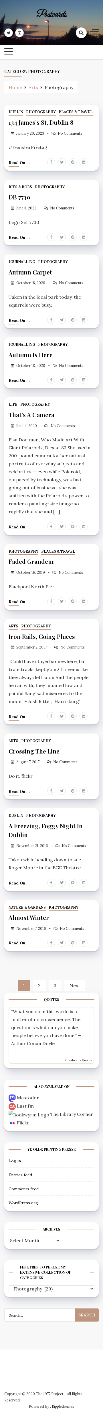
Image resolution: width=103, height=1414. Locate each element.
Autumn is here (31, 355)
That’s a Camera (31, 415)
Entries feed (20, 1174)
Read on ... (19, 162)
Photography (41, 112)
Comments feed (24, 1188)
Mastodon (28, 1097)
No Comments (70, 133)
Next (75, 985)
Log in (15, 1160)
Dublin (16, 112)
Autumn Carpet (30, 272)
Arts (13, 626)
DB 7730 (19, 197)
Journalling (22, 262)
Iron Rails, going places (42, 636)
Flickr (23, 1123)
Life (13, 404)
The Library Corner (71, 1114)
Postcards (51, 15)
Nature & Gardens (27, 907)
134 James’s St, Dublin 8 (41, 122)
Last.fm (25, 1106)
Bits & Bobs (20, 187)
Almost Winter (29, 917)
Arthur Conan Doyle (33, 1043)
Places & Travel (76, 112)
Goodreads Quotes (78, 1060)
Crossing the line (34, 751)
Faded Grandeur (32, 561)
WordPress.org (23, 1202)
